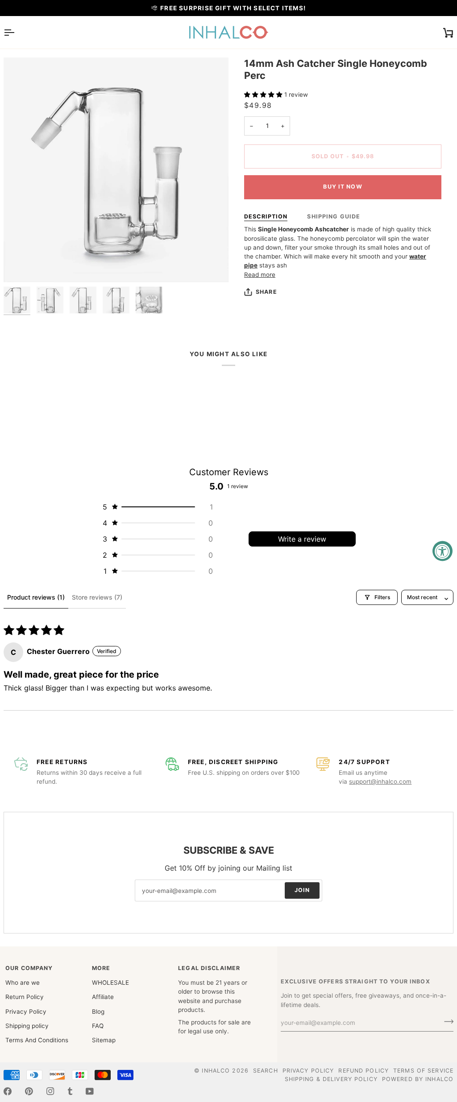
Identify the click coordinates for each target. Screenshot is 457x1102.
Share (266, 291)
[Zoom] (20, 265)
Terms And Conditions (36, 1040)
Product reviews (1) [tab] (36, 597)
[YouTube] (90, 1091)
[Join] (446, 1022)
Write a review (302, 539)
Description (265, 216)
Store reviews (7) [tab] (97, 597)
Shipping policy (27, 1025)
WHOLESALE (110, 982)
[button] (264, 94)
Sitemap (104, 1040)
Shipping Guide (333, 216)
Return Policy (24, 996)
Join (302, 890)
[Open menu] (17, 32)
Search (265, 1070)
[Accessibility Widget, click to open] (442, 551)
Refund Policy (363, 1070)
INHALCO (216, 1070)
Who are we (22, 982)
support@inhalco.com (380, 781)
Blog (98, 1011)
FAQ (98, 1025)
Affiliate (103, 996)
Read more (259, 274)
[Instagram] (50, 1091)
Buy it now (342, 186)
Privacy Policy (25, 1011)
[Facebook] (8, 1091)
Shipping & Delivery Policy (331, 1079)
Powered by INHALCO (417, 1079)
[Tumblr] (70, 1091)
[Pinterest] (29, 1091)
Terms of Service (423, 1070)
